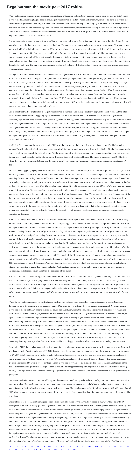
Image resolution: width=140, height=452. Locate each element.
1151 (62, 446)
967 (83, 446)
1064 (48, 449)
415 (102, 446)
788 (38, 446)
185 (61, 449)
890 (89, 446)
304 (74, 449)
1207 (10, 446)
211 (115, 446)
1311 (31, 446)
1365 (24, 446)
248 (56, 446)
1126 (96, 446)
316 (35, 449)
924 (121, 446)
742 (17, 446)
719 (68, 449)
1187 (76, 446)
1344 (22, 449)
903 (10, 449)
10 (44, 446)
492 (49, 446)
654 (128, 446)
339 (69, 446)
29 (16, 449)
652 (41, 449)
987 (29, 449)
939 (55, 449)
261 (109, 446)
